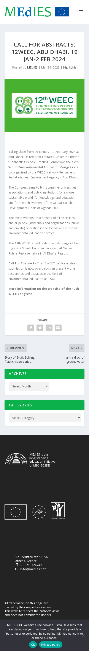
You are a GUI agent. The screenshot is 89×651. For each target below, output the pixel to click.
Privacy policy (50, 644)
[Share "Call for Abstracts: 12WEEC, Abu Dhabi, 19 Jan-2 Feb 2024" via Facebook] (30, 327)
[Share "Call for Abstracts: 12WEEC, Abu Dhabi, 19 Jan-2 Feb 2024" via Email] (58, 327)
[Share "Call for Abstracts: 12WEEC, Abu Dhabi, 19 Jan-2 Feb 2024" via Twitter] (39, 327)
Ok (33, 644)
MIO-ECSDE (41, 465)
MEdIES (32, 67)
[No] (83, 635)
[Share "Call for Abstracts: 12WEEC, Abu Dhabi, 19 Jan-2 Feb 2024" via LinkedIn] (49, 327)
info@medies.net (33, 569)
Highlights (70, 67)
